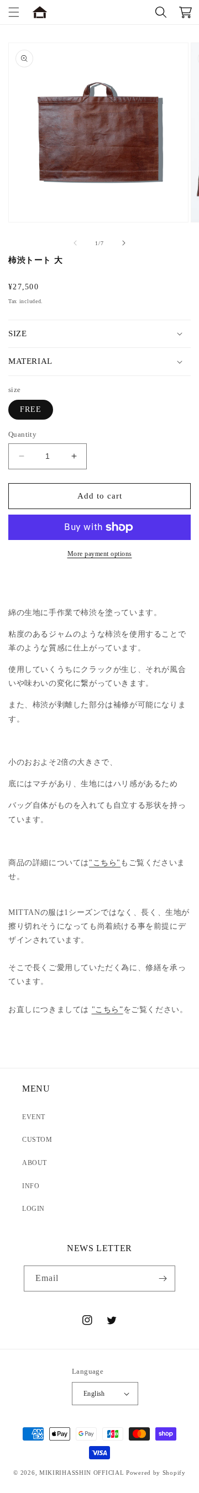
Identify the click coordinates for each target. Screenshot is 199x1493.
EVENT (33, 1117)
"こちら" (105, 863)
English (94, 1393)
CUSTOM (37, 1139)
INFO (30, 1186)
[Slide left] (75, 243)
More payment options (99, 554)
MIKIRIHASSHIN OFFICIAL (81, 1472)
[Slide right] (124, 243)
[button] (14, 12)
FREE (30, 409)
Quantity (22, 434)
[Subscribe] (162, 1278)
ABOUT (34, 1163)
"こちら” (107, 1009)
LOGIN (33, 1209)
